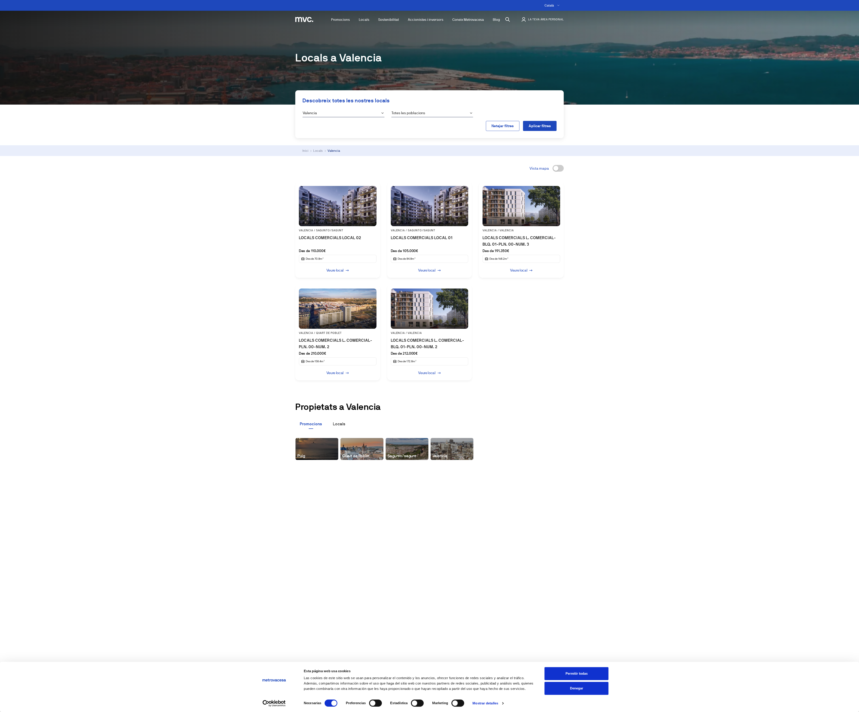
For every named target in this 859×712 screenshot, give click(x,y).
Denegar (576, 688)
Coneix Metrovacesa (468, 19)
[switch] (375, 703)
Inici (305, 150)
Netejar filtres (502, 126)
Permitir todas (577, 673)
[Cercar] (507, 19)
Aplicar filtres (540, 126)
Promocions (340, 19)
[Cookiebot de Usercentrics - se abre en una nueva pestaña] (274, 703)
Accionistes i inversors (425, 19)
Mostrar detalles (485, 703)
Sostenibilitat (388, 19)
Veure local (335, 270)
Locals (364, 19)
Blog (496, 19)
